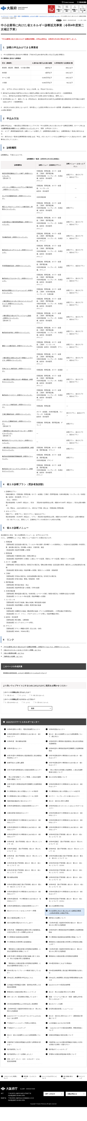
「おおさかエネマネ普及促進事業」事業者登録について (65, 1029)
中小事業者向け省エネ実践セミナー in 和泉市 (22, 791)
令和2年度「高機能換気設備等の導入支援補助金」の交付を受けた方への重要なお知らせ (24, 931)
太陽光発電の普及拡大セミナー (18, 813)
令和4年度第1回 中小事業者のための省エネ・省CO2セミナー (66, 814)
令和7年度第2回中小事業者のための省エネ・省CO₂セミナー (65, 757)
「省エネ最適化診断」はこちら (13, 653)
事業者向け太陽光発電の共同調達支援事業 (63, 956)
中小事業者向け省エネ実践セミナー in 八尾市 (22, 796)
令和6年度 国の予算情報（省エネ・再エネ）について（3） (24, 843)
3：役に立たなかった (37, 695)
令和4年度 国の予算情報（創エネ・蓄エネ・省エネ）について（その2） (65, 871)
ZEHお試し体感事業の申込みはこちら (20, 977)
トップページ (4, 16)
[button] (68, 2)
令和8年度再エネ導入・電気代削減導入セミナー (23, 729)
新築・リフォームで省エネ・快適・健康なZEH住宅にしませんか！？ (65, 998)
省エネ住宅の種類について (58, 777)
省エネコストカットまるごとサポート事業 (21, 911)
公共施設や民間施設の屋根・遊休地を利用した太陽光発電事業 (24, 986)
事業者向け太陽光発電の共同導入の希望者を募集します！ (65, 943)
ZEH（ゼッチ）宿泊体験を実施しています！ (22, 997)
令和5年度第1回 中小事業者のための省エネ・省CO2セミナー (24, 836)
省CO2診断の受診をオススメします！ (20, 923)
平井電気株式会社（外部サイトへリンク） (16, 266)
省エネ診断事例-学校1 (56, 906)
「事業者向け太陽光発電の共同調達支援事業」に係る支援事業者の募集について (24, 950)
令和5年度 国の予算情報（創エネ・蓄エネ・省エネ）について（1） (24, 864)
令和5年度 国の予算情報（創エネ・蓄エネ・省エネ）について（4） (66, 886)
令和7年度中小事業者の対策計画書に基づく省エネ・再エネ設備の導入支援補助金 (23, 957)
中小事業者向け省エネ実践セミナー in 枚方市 (64, 791)
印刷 (60, 20)
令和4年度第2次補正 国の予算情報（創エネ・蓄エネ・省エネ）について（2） (24, 886)
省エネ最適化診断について (16, 918)
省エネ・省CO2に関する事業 (59, 801)
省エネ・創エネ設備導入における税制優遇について (24, 1036)
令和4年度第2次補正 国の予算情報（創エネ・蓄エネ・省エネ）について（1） (66, 857)
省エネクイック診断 (56, 1004)
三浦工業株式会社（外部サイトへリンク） (16, 414)
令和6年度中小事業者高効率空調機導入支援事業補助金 (66, 931)
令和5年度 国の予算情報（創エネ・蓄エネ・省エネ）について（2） (65, 878)
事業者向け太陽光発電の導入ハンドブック (21, 992)
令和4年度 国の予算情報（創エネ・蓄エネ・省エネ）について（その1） (65, 900)
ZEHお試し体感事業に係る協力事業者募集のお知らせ (65, 979)
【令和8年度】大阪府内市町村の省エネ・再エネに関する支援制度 (24, 1010)
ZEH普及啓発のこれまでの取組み (60, 963)
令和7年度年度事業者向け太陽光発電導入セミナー (24, 770)
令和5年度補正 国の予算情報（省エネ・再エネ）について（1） (24, 850)
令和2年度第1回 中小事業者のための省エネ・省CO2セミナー (66, 828)
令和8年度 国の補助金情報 (16, 741)
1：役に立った (9, 695)
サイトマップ (82, 1077)
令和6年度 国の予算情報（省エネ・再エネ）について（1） (24, 857)
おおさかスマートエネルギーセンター (50, 16)
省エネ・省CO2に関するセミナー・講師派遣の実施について (66, 1017)
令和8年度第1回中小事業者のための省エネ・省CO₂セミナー (24, 735)
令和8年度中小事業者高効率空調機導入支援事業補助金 (66, 750)
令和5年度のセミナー (14, 748)
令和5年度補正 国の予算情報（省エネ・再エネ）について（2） (66, 843)
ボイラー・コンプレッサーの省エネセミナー (64, 796)
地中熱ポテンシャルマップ (58, 1049)
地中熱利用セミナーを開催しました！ (20, 1054)
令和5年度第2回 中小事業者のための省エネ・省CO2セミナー (24, 900)
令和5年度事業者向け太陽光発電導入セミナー (23, 806)
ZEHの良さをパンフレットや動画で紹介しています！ (24, 972)
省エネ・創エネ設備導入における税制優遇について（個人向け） (65, 735)
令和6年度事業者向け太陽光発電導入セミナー (23, 906)
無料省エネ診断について (57, 918)
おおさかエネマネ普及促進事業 (59, 985)
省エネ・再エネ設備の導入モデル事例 (62, 992)
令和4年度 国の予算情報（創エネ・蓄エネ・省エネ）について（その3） (24, 871)
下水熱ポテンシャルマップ (16, 1028)
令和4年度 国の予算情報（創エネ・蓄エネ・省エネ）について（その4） (65, 864)
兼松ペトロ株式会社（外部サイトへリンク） (17, 346)
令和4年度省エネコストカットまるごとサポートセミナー (66, 807)
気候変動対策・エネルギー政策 (30, 16)
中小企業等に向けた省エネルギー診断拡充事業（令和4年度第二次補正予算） (65, 912)
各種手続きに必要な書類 (15, 763)
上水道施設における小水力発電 (59, 1023)
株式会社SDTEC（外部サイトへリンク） (16, 332)
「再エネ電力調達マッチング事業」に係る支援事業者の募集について (24, 778)
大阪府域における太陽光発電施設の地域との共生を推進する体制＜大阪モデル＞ (65, 1043)
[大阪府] (14, 8)
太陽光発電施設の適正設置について (61, 1035)
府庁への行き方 (50, 1094)
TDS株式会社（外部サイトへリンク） (15, 237)
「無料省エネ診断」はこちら (13, 656)
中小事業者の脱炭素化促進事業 (18, 937)
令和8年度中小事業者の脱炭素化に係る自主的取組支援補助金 (66, 742)
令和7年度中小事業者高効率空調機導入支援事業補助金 (24, 785)
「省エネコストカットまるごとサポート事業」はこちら (22, 650)
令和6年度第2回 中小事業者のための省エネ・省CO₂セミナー (66, 785)
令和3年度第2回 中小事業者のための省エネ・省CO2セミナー (24, 821)
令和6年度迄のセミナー (57, 729)
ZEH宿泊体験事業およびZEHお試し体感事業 (22, 1004)
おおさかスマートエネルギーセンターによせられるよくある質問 (24, 1017)
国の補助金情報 (12, 877)
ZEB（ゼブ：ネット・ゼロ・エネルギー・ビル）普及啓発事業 (24, 1060)
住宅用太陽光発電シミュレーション (61, 1009)
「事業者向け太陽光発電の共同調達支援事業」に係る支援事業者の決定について (24, 964)
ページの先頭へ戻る (84, 1087)
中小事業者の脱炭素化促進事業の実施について (65, 937)
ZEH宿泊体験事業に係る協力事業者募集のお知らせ (65, 972)
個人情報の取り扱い (68, 1077)
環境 (19, 16)
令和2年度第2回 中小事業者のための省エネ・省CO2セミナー (24, 828)
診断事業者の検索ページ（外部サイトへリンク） (19, 128)
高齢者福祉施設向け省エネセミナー (19, 801)
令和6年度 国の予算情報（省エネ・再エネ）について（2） (66, 850)
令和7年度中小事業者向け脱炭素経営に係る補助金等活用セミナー (24, 757)
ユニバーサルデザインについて (49, 1077)
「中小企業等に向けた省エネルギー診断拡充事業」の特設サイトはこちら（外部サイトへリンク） (36, 647)
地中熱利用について (14, 1049)
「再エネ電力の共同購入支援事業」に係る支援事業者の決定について (65, 771)
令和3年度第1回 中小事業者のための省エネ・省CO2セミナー (66, 821)
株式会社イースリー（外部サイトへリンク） (17, 395)
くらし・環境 (12, 16)
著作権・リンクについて (30, 1077)
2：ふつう (23, 695)
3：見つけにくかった (41, 702)
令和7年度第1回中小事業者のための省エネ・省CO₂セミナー (65, 764)
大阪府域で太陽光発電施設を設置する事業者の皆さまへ (24, 1043)
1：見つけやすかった (11, 702)
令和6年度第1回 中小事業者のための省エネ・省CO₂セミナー (66, 893)
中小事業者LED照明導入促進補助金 (19, 942)
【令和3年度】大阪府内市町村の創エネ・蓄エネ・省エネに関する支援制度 (66, 950)
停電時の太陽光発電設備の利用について (62, 1054)
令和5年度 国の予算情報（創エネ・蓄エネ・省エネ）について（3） (65, 836)
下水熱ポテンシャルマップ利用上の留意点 (21, 1023)
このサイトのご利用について (10, 1077)
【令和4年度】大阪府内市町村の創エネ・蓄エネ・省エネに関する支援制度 (66, 924)
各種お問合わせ (72, 1094)
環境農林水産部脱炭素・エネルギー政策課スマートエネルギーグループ (25, 673)
